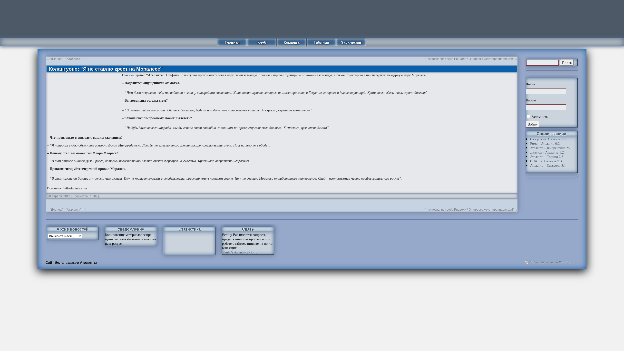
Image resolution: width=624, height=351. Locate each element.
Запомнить (539, 116)
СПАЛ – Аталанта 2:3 (546, 161)
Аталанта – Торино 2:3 (546, 156)
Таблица (321, 42)
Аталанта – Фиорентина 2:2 (550, 148)
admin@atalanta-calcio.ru (239, 252)
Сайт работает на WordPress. (552, 262)
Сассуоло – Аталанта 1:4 (548, 139)
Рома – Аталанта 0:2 (545, 143)
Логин (530, 84)
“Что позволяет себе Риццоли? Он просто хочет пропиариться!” (471, 59)
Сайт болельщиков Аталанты (71, 262)
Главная (232, 42)
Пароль (531, 100)
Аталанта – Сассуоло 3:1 (548, 165)
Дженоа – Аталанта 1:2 (547, 152)
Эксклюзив (351, 42)
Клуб (261, 42)
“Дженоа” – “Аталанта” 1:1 (66, 59)
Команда (291, 42)
